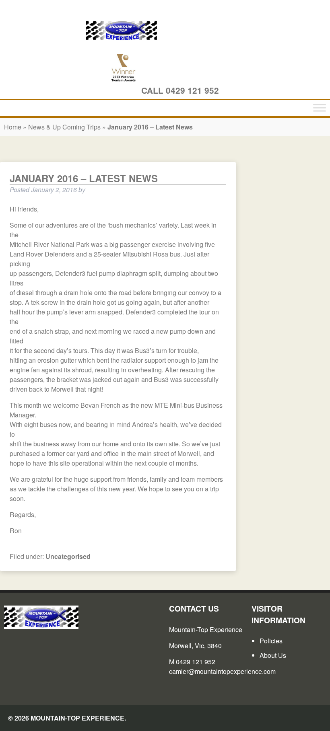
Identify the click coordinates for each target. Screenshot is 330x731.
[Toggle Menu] (319, 107)
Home (12, 126)
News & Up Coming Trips (65, 126)
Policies (271, 640)
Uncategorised (68, 556)
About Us (273, 655)
